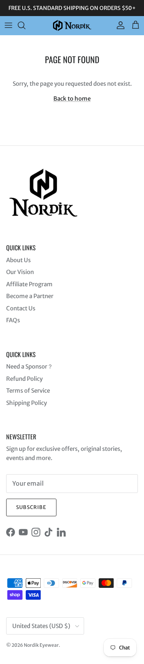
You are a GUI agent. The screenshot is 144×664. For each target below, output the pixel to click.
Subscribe (31, 507)
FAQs (13, 320)
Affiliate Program (29, 284)
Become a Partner (29, 296)
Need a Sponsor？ (29, 366)
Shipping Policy (26, 402)
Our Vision (20, 272)
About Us (18, 260)
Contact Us (20, 308)
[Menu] (8, 25)
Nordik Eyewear (41, 645)
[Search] (25, 25)
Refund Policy (24, 378)
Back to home (72, 98)
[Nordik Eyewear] (72, 25)
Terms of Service (28, 390)
